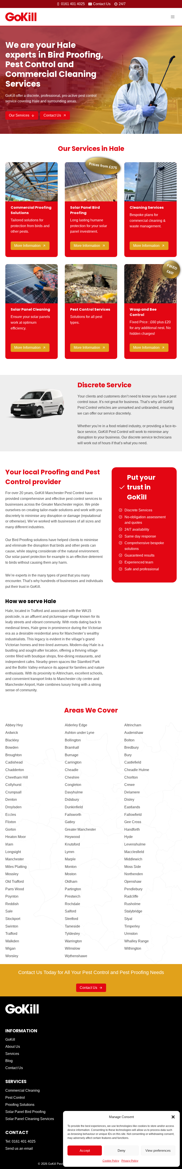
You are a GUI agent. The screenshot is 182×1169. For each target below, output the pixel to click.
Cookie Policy (111, 1160)
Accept (85, 1150)
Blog (9, 1061)
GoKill (10, 1039)
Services (12, 1054)
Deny (121, 1150)
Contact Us (14, 1068)
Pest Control (15, 1097)
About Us (12, 1046)
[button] (173, 1117)
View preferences (158, 1150)
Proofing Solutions (19, 1105)
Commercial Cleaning (22, 1090)
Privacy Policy (129, 1160)
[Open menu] (172, 16)
